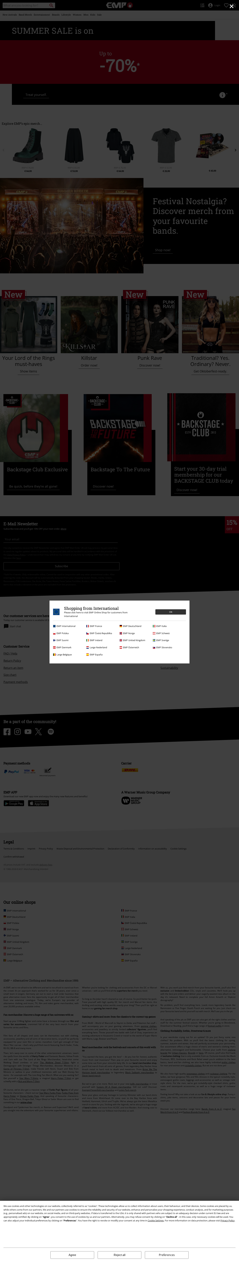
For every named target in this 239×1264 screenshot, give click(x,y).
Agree (72, 1255)
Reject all (119, 1255)
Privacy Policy (227, 1220)
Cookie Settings (156, 1220)
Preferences (167, 1255)
